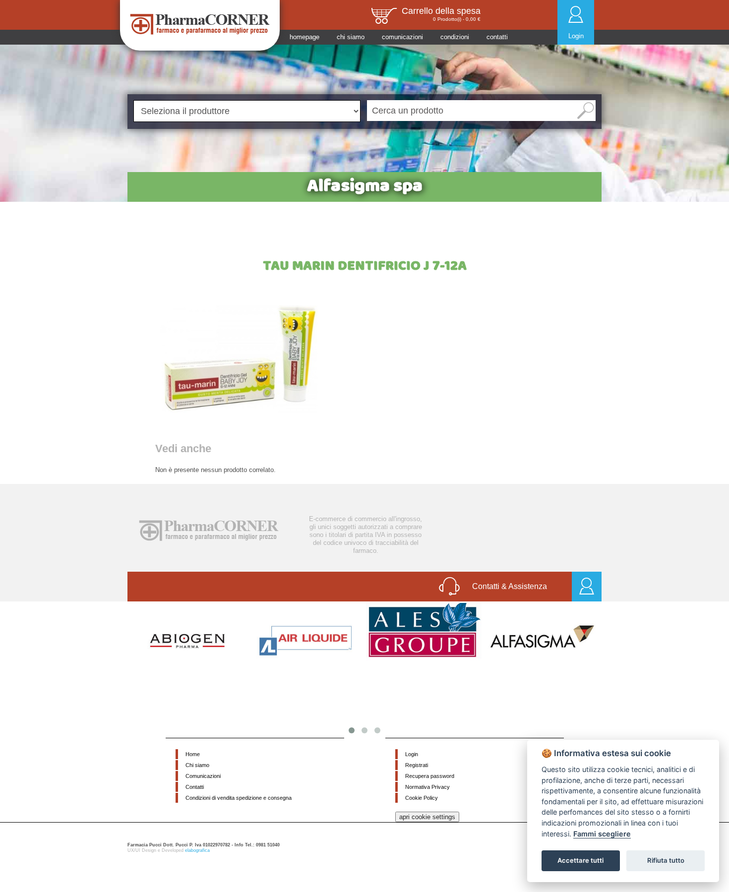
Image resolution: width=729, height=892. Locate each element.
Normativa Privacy (427, 787)
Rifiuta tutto (665, 860)
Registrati (416, 765)
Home (192, 754)
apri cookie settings (427, 817)
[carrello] (384, 15)
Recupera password (429, 776)
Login (576, 36)
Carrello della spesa (441, 11)
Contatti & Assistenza (509, 586)
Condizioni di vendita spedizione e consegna (238, 798)
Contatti (194, 787)
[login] (576, 14)
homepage (304, 37)
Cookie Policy (421, 798)
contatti (497, 37)
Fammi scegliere (602, 834)
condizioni (454, 37)
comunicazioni (402, 37)
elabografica (197, 850)
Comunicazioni (203, 776)
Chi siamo (197, 765)
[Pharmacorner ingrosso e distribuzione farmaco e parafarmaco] (200, 24)
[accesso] (587, 587)
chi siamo (350, 37)
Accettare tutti (580, 860)
